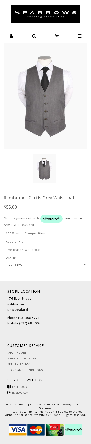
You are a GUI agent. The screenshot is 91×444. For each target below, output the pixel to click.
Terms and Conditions (25, 370)
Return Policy (18, 364)
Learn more (73, 219)
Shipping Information (24, 358)
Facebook (19, 387)
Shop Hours (17, 352)
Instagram (20, 392)
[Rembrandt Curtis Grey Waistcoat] (45, 96)
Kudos (54, 415)
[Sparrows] (45, 14)
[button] (11, 35)
